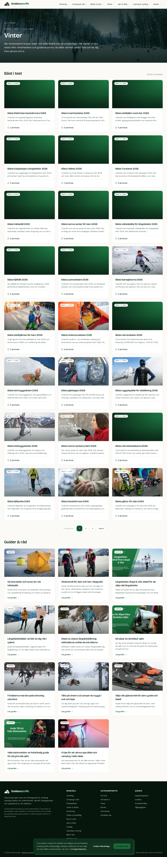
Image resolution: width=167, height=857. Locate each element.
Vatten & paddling (74, 815)
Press (103, 803)
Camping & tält (78, 4)
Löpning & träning (73, 831)
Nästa (101, 528)
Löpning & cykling (140, 4)
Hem (6, 23)
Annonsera (105, 811)
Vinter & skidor (72, 807)
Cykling (69, 827)
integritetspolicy (79, 849)
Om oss (104, 795)
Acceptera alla (122, 846)
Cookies (138, 799)
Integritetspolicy (141, 795)
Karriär (103, 807)
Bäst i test (70, 834)
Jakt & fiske (122, 4)
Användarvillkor (141, 803)
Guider (156, 4)
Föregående (68, 528)
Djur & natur (71, 819)
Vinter (109, 4)
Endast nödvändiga (101, 846)
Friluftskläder (71, 803)
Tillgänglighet (140, 807)
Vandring (63, 4)
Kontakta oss (106, 815)
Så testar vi (105, 799)
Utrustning (70, 811)
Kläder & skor (96, 4)
